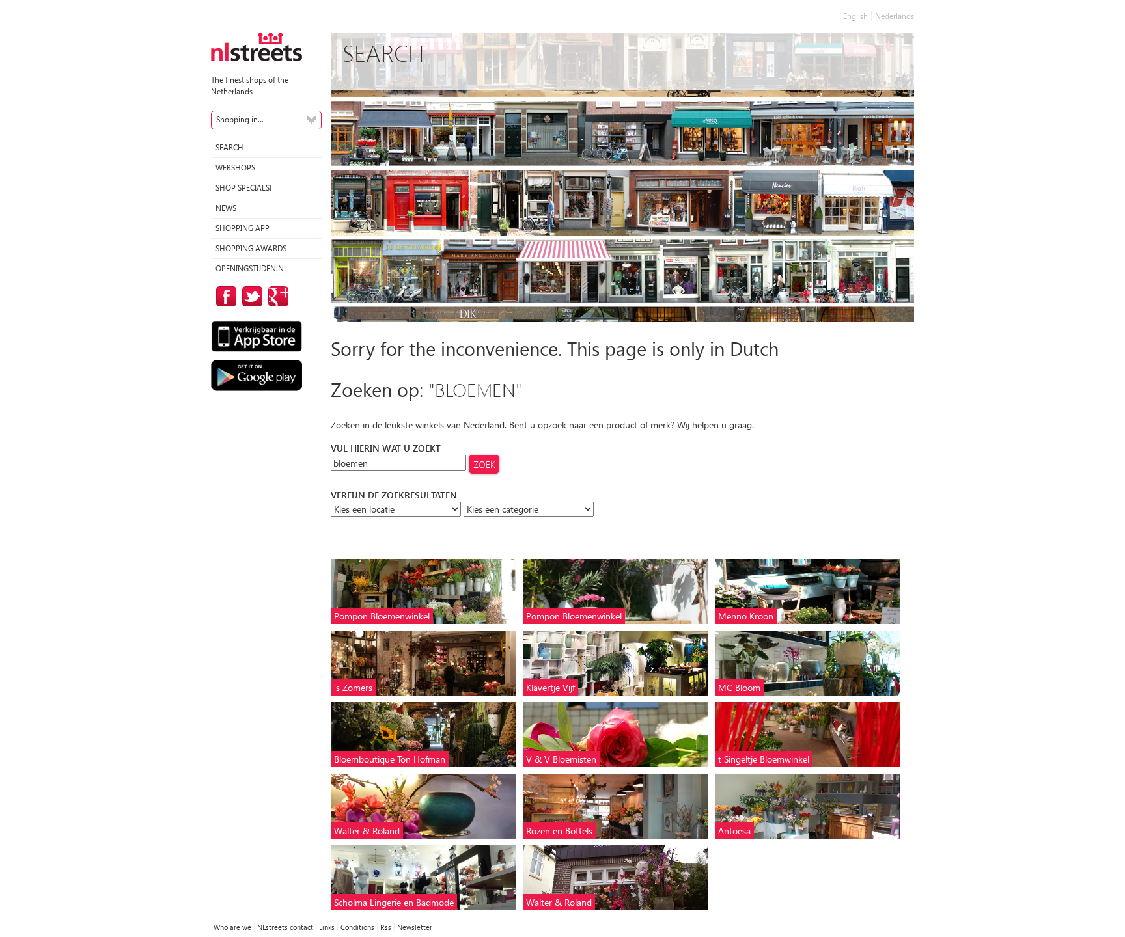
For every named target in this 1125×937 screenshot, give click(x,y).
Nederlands (894, 16)
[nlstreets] (256, 46)
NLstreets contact (285, 927)
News (225, 208)
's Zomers (353, 687)
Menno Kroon (745, 616)
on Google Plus (276, 296)
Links (327, 927)
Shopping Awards (250, 248)
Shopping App (242, 228)
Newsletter (414, 927)
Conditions (357, 927)
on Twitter (250, 296)
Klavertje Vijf (550, 687)
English (855, 16)
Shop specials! (243, 188)
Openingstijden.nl (251, 268)
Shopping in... (240, 119)
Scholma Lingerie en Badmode (394, 902)
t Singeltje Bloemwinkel (763, 759)
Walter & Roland (367, 830)
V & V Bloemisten (561, 759)
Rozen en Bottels (559, 830)
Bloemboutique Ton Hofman (389, 759)
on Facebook (224, 296)
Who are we (232, 927)
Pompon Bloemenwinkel (382, 616)
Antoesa (734, 830)
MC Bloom (739, 687)
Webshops (235, 167)
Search (229, 147)
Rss (385, 927)
